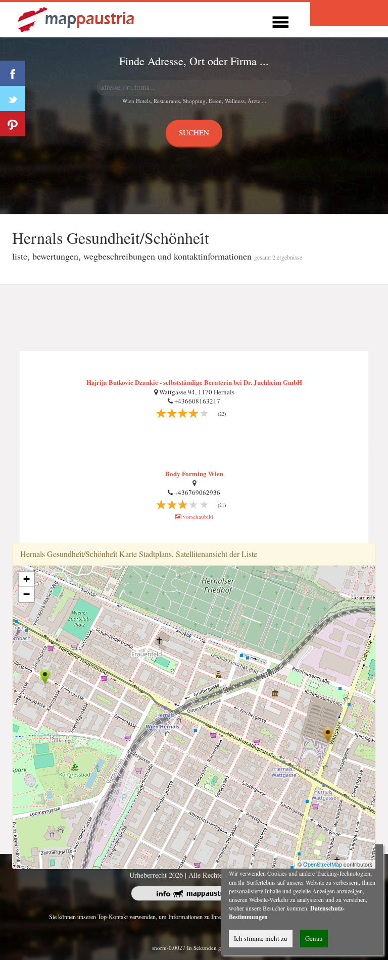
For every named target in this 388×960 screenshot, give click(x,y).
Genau (314, 938)
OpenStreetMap (322, 864)
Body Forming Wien (194, 473)
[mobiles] (280, 20)
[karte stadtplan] (76, 18)
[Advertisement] (194, 318)
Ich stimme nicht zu (260, 938)
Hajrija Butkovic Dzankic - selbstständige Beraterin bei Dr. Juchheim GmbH (194, 382)
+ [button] (26, 579)
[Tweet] (12, 98)
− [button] (26, 594)
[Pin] (12, 123)
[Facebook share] (12, 73)
